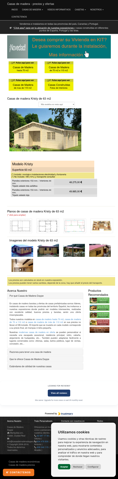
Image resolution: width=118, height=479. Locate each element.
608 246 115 (42, 447)
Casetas (79, 9)
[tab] (45, 296)
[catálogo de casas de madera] (99, 330)
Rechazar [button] (77, 466)
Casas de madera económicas (24, 461)
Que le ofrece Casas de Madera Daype (29, 359)
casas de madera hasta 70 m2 (50, 319)
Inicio (15, 9)
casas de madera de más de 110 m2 (45, 322)
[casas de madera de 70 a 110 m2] (99, 307)
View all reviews (59, 393)
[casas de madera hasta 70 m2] (99, 300)
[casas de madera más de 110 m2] (99, 315)
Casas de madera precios (22, 464)
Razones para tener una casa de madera (30, 352)
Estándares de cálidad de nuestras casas (30, 366)
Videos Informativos (59, 9)
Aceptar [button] (64, 466)
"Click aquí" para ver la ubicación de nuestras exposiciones (43, 27)
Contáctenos (19, 16)
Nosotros (96, 9)
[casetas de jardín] (99, 322)
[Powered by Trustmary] (59, 413)
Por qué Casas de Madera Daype (26, 295)
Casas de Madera (32, 9)
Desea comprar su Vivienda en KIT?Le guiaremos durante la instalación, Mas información (69, 47)
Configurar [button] (93, 466)
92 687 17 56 (43, 435)
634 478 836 (42, 441)
